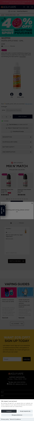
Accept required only (25, 411)
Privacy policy (5, 419)
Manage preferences (17, 415)
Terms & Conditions (15, 419)
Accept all (8, 411)
